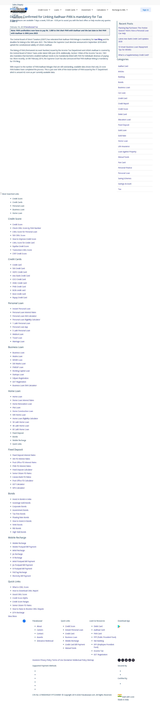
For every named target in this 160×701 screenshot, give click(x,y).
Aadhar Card (123, 66)
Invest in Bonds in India (21, 499)
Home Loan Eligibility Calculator (25, 418)
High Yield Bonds (19, 532)
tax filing (98, 39)
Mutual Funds (123, 157)
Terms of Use (57, 660)
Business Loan (124, 87)
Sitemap (90, 660)
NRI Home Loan (19, 415)
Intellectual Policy (80, 660)
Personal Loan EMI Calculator (24, 316)
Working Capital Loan (21, 371)
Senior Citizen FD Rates (22, 473)
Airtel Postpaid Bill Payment (23, 561)
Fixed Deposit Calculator (22, 469)
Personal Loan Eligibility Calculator (26, 319)
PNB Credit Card (19, 286)
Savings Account (124, 184)
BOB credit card (18, 290)
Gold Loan (122, 130)
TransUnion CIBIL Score (22, 250)
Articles (121, 71)
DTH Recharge (18, 612)
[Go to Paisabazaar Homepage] (19, 9)
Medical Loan (17, 334)
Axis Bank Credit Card (21, 275)
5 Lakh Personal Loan (21, 330)
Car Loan (122, 93)
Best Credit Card (19, 294)
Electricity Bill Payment (21, 576)
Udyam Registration (20, 378)
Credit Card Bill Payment (75, 644)
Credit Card (122, 98)
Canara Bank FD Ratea (21, 477)
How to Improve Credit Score (24, 239)
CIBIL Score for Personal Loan (24, 232)
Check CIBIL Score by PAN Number (26, 228)
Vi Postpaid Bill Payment (22, 568)
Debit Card (122, 114)
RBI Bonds (16, 528)
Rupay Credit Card (19, 297)
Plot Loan (16, 407)
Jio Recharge (17, 554)
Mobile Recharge (19, 543)
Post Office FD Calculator (22, 480)
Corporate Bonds (19, 506)
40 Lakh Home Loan (20, 426)
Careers (40, 630)
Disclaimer (68, 660)
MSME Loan (17, 360)
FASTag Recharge (19, 572)
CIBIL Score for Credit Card (23, 242)
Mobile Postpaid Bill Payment (24, 547)
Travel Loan (17, 338)
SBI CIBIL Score (18, 235)
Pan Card (122, 162)
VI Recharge (17, 557)
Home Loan (123, 141)
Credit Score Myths (20, 598)
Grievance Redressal (45, 641)
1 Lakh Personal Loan (21, 323)
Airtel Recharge (18, 550)
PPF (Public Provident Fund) (105, 637)
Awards (40, 637)
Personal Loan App (20, 327)
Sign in (146, 10)
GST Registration (19, 382)
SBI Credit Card (18, 268)
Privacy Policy (46, 660)
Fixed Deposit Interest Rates (24, 455)
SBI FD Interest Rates (21, 459)
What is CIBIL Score (20, 587)
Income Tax (98, 651)
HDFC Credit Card (19, 272)
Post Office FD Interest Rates (24, 462)
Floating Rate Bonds (20, 517)
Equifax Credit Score (20, 246)
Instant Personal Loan (21, 308)
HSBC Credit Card (19, 283)
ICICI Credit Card (19, 279)
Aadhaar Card (99, 630)
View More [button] (12, 616)
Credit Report (123, 103)
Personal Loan (124, 173)
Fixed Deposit (123, 125)
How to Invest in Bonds (22, 521)
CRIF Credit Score (19, 253)
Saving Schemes (124, 178)
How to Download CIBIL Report (25, 591)
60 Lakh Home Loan (20, 429)
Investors (36, 660)
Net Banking (99, 641)
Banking (121, 77)
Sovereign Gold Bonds (21, 503)
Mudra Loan (17, 356)
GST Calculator (18, 484)
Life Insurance (124, 146)
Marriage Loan (18, 341)
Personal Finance (125, 167)
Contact (40, 633)
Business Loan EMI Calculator (24, 385)
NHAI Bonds (17, 524)
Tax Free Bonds (18, 514)
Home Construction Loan (22, 411)
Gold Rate (122, 135)
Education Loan (124, 119)
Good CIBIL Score (19, 594)
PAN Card (98, 633)
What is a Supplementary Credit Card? (133, 55)
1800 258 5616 (18, 18)
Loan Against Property (127, 151)
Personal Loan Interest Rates (24, 312)
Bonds (120, 82)
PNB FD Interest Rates (21, 466)
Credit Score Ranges (20, 601)
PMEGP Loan (17, 367)
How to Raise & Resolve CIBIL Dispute (28, 609)
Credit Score (123, 109)
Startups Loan (18, 374)
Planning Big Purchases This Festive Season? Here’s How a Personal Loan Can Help (133, 31)
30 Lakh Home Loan (20, 422)
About (39, 626)
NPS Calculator (18, 488)
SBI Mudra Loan (19, 363)
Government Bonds (20, 510)
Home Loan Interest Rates (23, 400)
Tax (36, 27)
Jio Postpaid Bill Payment (22, 565)
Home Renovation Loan (22, 404)
